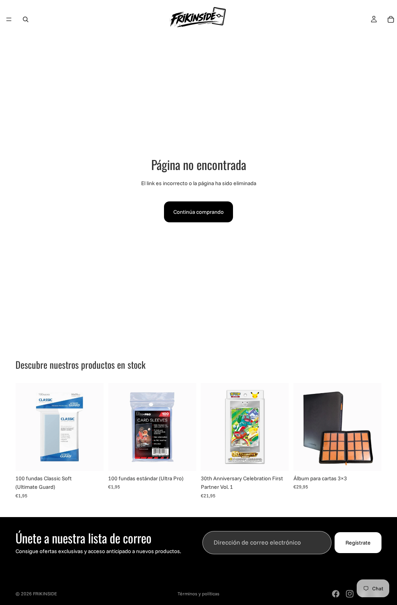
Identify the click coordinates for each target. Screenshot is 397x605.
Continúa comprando (198, 211)
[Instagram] (349, 593)
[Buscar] (25, 19)
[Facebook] (335, 593)
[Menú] (9, 19)
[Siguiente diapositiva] (280, 427)
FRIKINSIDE (45, 593)
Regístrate (358, 542)
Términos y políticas (198, 593)
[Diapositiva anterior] (209, 427)
